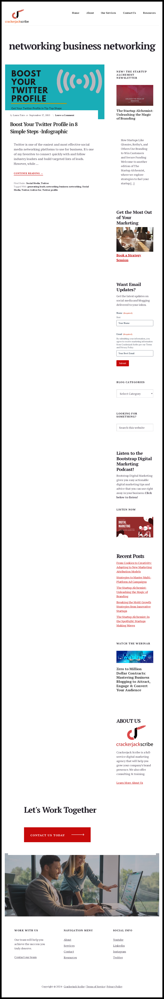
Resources (70, 957)
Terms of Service (95, 986)
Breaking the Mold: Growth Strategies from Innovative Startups (133, 606)
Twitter (45, 183)
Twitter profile (50, 189)
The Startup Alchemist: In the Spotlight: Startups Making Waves (133, 621)
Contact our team (25, 957)
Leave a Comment (64, 115)
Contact (69, 951)
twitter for (35, 189)
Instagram (119, 951)
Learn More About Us (129, 783)
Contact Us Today (47, 835)
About (67, 940)
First (118, 317)
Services (69, 945)
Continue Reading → (28, 173)
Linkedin (119, 945)
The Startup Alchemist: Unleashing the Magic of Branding (134, 114)
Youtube (118, 940)
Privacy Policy (114, 986)
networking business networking (63, 186)
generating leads (36, 186)
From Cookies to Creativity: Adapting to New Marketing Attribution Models (134, 567)
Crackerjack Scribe (74, 986)
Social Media (33, 183)
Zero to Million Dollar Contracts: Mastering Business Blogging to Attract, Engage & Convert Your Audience (133, 679)
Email (124, 334)
